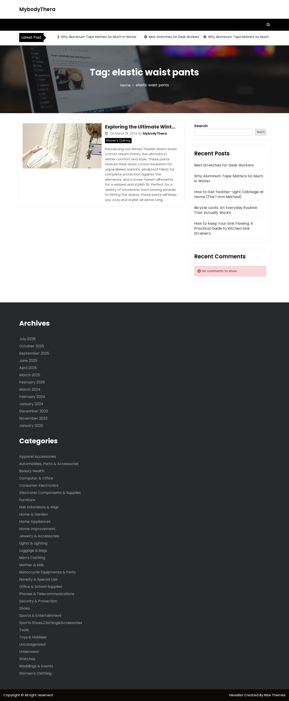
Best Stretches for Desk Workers (168, 37)
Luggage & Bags (33, 550)
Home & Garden (33, 514)
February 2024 (32, 396)
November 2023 (33, 418)
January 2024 (31, 404)
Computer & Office (36, 478)
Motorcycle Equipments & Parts (47, 572)
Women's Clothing (118, 140)
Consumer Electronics (38, 485)
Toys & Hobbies (33, 637)
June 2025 (28, 360)
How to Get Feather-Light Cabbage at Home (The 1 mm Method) (229, 194)
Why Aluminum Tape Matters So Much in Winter (92, 37)
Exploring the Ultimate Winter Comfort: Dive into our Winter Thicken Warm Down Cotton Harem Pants (141, 127)
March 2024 (29, 389)
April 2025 (28, 367)
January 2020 (31, 425)
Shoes (24, 608)
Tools (24, 630)
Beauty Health (31, 471)
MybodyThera (37, 9)
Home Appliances (35, 521)
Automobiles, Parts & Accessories (49, 463)
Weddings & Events (36, 666)
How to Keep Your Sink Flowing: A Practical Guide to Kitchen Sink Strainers (223, 228)
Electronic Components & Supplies (50, 492)
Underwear (29, 651)
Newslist (236, 695)
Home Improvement (37, 528)
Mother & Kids (31, 565)
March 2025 (29, 375)
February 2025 (32, 382)
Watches (27, 658)
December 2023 (33, 411)
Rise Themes (275, 695)
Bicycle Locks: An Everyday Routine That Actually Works (225, 210)
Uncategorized (32, 644)
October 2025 (31, 346)
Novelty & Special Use (38, 579)
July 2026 (27, 338)
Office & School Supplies (40, 586)
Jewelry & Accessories (39, 536)
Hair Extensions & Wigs (39, 507)
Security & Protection (38, 601)
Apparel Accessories (37, 456)
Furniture (27, 499)
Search (201, 126)
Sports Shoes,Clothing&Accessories (50, 622)
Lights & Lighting (33, 543)
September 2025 (34, 353)
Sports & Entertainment (40, 615)
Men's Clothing (32, 557)
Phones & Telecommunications (46, 593)
